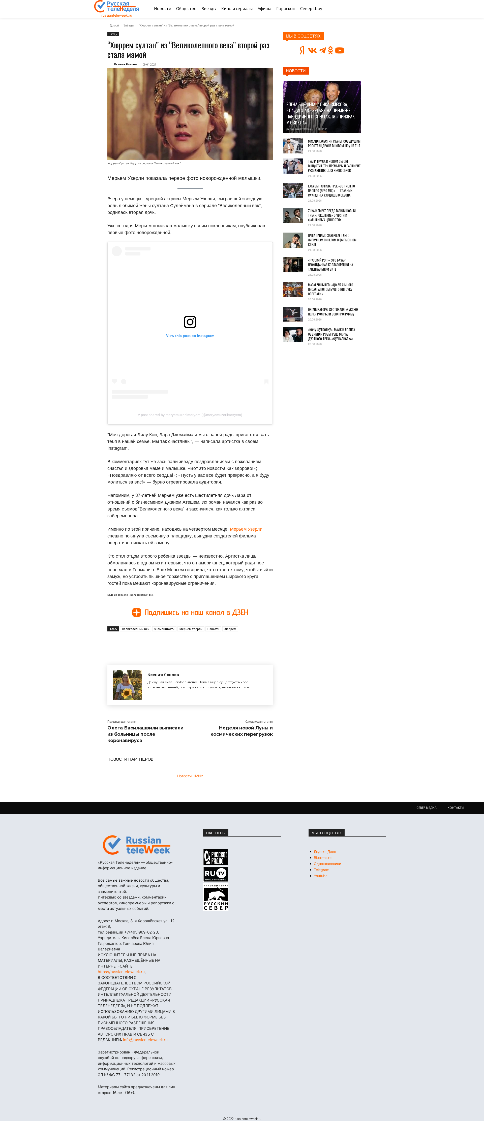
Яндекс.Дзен (325, 851)
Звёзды (129, 25)
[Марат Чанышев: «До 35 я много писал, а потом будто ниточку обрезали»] (293, 289)
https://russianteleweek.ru (121, 971)
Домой (114, 25)
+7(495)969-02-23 (141, 932)
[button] (384, 9)
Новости (213, 629)
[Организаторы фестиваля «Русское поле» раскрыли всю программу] (293, 314)
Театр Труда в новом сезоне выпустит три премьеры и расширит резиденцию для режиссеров (334, 166)
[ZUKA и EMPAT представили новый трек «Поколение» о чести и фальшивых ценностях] (293, 215)
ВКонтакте (322, 857)
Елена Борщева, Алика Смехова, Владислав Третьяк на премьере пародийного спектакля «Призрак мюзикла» (320, 113)
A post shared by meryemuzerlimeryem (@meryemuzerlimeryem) (190, 415)
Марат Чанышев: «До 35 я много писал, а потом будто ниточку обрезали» (330, 289)
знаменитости (164, 629)
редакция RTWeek (298, 129)
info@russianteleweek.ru (145, 1039)
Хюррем (230, 629)
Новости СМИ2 (190, 776)
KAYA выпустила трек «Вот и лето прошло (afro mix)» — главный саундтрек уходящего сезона (331, 190)
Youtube (320, 876)
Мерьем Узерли (246, 528)
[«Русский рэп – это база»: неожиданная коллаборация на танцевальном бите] (293, 264)
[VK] (154, 643)
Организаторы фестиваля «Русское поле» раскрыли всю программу (333, 311)
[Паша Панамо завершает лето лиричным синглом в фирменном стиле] (293, 240)
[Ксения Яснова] (127, 685)
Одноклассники (327, 863)
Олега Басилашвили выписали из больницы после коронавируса (145, 734)
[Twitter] (165, 643)
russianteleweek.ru (116, 15)
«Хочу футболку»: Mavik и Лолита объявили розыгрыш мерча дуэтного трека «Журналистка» (331, 334)
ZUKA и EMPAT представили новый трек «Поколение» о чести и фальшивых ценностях (332, 215)
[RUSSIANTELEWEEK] (116, 6)
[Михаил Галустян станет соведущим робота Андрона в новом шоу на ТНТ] (293, 145)
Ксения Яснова (125, 64)
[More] (200, 643)
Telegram (321, 870)
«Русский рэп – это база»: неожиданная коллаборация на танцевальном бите (330, 265)
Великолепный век (135, 629)
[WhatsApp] (189, 643)
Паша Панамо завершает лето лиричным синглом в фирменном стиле (332, 240)
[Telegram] (177, 643)
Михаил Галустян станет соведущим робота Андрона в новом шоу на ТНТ (334, 143)
